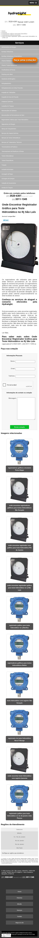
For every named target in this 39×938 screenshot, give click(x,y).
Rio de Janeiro (19, 840)
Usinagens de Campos (8, 178)
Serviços (19, 43)
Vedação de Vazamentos (9, 183)
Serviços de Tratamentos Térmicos (12, 142)
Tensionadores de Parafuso (9, 147)
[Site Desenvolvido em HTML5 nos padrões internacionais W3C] (6, 936)
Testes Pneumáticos (7, 160)
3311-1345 (21, 25)
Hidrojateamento (6, 83)
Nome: (13, 361)
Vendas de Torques (7, 187)
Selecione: (19, 829)
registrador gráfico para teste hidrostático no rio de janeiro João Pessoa (19, 816)
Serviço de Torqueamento (9, 129)
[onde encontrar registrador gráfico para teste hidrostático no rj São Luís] (19, 569)
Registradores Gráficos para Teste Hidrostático (15, 119)
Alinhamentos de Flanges (9, 47)
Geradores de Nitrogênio (8, 79)
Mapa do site (20, 922)
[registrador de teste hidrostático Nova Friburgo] (19, 722)
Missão (19, 904)
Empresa (19, 898)
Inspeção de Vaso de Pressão (10, 97)
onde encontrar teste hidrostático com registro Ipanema (20, 777)
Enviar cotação (19, 427)
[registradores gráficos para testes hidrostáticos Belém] (19, 646)
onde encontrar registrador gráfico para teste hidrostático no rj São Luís (19, 588)
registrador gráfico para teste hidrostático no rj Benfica (19, 626)
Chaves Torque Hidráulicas (9, 65)
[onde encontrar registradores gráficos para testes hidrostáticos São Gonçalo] (19, 489)
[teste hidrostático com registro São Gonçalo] (19, 684)
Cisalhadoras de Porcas (8, 70)
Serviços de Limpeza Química (10, 133)
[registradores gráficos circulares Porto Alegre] (19, 451)
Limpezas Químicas (7, 101)
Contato (19, 916)
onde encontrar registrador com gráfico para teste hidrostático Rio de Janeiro (19, 548)
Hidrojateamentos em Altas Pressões (12, 88)
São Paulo (19, 848)
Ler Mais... (5, 333)
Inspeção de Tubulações (8, 92)
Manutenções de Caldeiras (9, 110)
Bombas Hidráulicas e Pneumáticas (12, 56)
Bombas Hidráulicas (7, 51)
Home (19, 891)
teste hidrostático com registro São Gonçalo (19, 702)
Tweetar (6, 220)
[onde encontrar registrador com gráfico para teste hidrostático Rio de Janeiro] (19, 529)
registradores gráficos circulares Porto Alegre (19, 469)
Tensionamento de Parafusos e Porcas (13, 151)
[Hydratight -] (19, 12)
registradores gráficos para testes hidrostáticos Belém (19, 664)
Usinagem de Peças (7, 174)
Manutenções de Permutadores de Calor (13, 115)
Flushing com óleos (7, 74)
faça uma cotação (25, 60)
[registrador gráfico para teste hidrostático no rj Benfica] (19, 609)
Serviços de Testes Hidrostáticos (11, 138)
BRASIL (19, 833)
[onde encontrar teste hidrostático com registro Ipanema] (19, 759)
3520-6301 (12, 21)
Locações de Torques (8, 106)
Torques (4, 165)
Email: (13, 368)
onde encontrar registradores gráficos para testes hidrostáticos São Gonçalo (19, 508)
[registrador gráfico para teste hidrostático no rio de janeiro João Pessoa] (19, 797)
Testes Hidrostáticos (8, 156)
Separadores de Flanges (8, 124)
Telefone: (12, 376)
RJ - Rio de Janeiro (19, 837)
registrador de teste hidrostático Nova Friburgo (19, 739)
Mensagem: (13, 398)
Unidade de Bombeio (7, 169)
